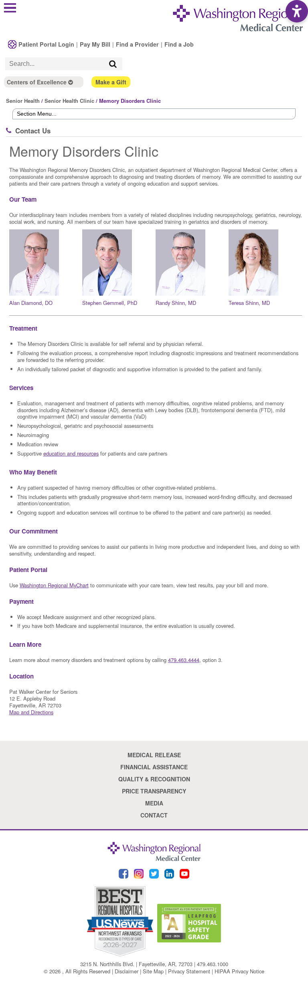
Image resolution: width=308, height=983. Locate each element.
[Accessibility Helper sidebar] (297, 11)
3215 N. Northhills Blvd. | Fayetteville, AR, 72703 (136, 964)
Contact (154, 815)
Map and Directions (31, 712)
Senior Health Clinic (69, 100)
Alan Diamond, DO (31, 303)
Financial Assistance (154, 767)
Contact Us (33, 130)
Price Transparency (154, 791)
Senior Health (23, 100)
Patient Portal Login (46, 44)
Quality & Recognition (154, 779)
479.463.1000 (212, 964)
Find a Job (179, 44)
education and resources (71, 453)
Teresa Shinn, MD (249, 303)
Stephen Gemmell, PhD (109, 303)
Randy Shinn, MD (176, 303)
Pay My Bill (95, 44)
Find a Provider (137, 44)
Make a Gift (110, 82)
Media (154, 803)
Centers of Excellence (37, 82)
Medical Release (154, 755)
